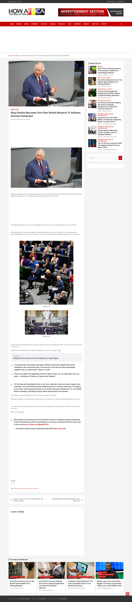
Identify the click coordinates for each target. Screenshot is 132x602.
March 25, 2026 (102, 149)
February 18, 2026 (73, 588)
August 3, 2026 (102, 75)
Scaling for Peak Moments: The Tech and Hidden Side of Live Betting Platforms (80, 583)
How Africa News (25, 119)
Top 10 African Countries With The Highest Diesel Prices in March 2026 (110, 145)
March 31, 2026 (102, 124)
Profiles (61, 24)
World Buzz (15, 109)
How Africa (110, 75)
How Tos (95, 24)
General (100, 66)
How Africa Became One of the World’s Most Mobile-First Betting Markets (110, 82)
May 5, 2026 (101, 97)
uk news (36, 488)
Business (34, 24)
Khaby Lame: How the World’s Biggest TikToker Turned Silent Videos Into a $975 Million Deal (109, 583)
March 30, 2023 (15, 119)
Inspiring (77, 24)
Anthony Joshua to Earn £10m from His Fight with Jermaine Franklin (28, 500)
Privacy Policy (120, 1)
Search (120, 158)
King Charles (29, 488)
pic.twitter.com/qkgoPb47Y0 (37, 424)
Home (12, 24)
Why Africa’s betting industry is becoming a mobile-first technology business (109, 70)
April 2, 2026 (101, 111)
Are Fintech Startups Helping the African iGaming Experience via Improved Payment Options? (109, 106)
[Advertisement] (66, 39)
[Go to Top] (127, 594)
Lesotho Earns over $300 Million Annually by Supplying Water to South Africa (109, 119)
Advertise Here (110, 1)
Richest (86, 24)
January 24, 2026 (102, 588)
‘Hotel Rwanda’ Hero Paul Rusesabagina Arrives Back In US (66, 500)
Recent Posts (95, 63)
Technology (88, 577)
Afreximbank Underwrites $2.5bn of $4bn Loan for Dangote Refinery (108, 132)
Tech (69, 24)
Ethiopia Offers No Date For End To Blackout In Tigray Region (35, 358)
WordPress (63, 599)
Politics (44, 24)
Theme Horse (42, 599)
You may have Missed (19, 559)
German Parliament (20, 488)
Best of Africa (102, 572)
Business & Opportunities (105, 114)
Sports (104, 24)
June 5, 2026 (101, 86)
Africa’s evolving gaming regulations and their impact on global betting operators (109, 93)
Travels (53, 24)
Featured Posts (102, 89)
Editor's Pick (102, 77)
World (19, 24)
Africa (26, 24)
